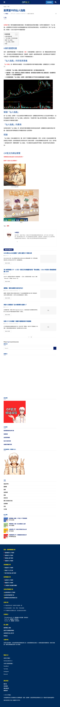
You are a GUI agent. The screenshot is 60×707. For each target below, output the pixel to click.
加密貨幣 (6, 492)
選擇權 (5, 486)
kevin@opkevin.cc (8, 660)
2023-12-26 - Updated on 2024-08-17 (18, 13)
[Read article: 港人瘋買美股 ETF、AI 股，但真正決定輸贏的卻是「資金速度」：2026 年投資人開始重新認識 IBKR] (48, 277)
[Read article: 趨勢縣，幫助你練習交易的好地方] (48, 294)
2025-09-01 (6, 307)
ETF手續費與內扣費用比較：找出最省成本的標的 (15, 610)
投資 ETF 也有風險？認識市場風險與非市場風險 (17, 321)
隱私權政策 (6, 688)
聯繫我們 (6, 690)
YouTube (6, 668)
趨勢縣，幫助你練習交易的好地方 (13, 288)
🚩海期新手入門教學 (8, 560)
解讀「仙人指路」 (9, 40)
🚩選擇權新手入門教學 (9, 552)
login (8, 341)
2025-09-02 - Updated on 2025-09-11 (11, 290)
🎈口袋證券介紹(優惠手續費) (10, 585)
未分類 (5, 509)
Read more (8, 263)
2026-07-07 (6, 255)
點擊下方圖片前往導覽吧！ (11, 160)
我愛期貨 (6, 434)
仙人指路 (7, 64)
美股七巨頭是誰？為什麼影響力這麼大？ (15, 305)
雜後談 (11, 619)
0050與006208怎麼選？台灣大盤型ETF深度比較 (18, 253)
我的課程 (49, 2)
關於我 (5, 683)
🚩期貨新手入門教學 (8, 555)
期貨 (5, 495)
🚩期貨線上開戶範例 (8, 558)
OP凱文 (6, 13)
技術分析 (32, 13)
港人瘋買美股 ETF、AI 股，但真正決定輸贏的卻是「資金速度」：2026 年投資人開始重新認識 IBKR (30, 271)
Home (5, 6)
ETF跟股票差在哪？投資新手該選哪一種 (13, 605)
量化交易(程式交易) (8, 500)
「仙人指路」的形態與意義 (11, 38)
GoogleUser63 (8, 617)
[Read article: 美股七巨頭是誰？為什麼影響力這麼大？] (48, 310)
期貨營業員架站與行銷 (9, 430)
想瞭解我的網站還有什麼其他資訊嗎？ (14, 157)
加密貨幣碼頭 (7, 437)
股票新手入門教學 (9, 580)
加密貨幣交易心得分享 (9, 633)
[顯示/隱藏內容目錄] (15, 34)
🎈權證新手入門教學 (8, 582)
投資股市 (6, 25)
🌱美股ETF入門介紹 (8, 570)
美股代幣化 (6, 483)
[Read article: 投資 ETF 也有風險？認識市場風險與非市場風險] (48, 327)
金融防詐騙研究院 (8, 444)
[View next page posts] (31, 337)
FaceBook (6, 666)
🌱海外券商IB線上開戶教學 (10, 573)
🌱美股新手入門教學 (8, 567)
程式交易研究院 (7, 441)
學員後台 (6, 635)
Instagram (6, 671)
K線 (25, 52)
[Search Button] (55, 2)
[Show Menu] (4, 2)
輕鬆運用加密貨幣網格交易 (11, 597)
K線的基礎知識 (8, 36)
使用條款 (6, 686)
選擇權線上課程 (7, 627)
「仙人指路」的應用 (9, 41)
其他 (5, 506)
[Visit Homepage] (25, 2)
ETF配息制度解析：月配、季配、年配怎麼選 (14, 608)
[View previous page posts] (29, 337)
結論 (6, 43)
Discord (6, 674)
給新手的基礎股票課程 (9, 630)
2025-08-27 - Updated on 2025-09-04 (11, 323)
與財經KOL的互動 (19, 617)
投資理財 (6, 503)
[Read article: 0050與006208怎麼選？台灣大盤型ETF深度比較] (48, 259)
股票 (8, 6)
